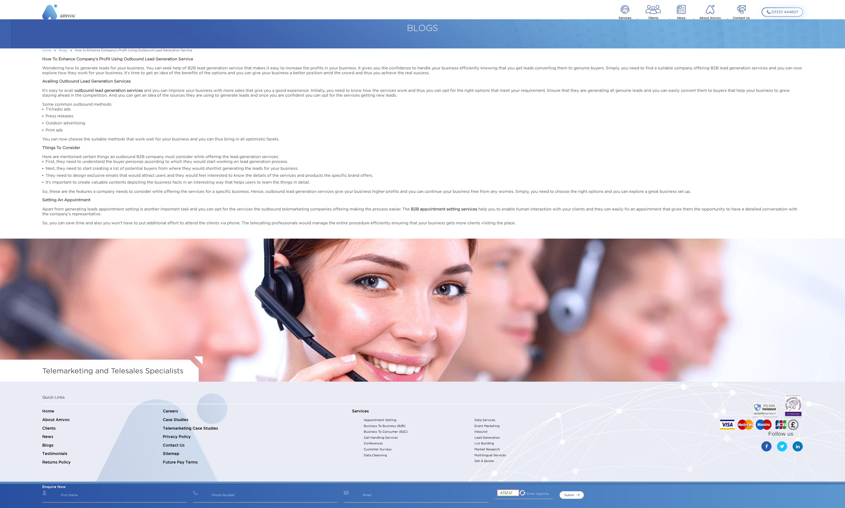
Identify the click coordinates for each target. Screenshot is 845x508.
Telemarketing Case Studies (190, 428)
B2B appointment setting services (444, 209)
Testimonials (54, 454)
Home (46, 50)
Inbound (480, 431)
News (47, 437)
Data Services (484, 419)
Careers (170, 411)
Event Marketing (487, 425)
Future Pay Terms (180, 462)
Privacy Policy (177, 437)
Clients (49, 428)
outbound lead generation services (109, 90)
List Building (484, 443)
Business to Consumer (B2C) (386, 431)
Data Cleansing (375, 455)
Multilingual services (490, 455)
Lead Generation (487, 437)
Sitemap (171, 454)
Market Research (487, 449)
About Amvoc (56, 420)
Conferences (373, 443)
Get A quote (484, 460)
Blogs (63, 50)
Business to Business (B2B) (385, 425)
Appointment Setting (380, 419)
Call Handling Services (381, 437)
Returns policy (56, 462)
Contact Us (174, 445)
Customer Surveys (378, 449)
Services (360, 411)
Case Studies (175, 420)
